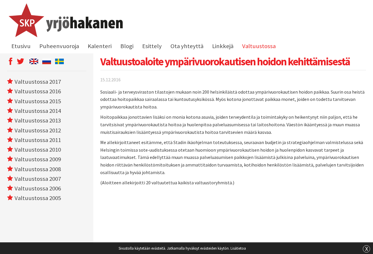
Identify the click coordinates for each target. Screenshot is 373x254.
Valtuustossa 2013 (38, 120)
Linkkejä (222, 46)
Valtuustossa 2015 (38, 101)
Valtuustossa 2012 (38, 130)
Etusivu (21, 46)
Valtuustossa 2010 (38, 149)
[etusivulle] (65, 21)
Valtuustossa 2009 (38, 159)
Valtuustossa (259, 46)
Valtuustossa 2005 (38, 198)
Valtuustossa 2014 (38, 111)
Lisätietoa (238, 248)
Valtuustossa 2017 (38, 81)
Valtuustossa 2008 (38, 169)
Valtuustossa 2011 (38, 140)
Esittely (152, 46)
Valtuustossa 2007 (38, 179)
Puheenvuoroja (59, 46)
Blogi (126, 46)
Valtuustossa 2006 (38, 188)
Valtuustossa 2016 (38, 91)
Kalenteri (100, 46)
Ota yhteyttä (186, 46)
